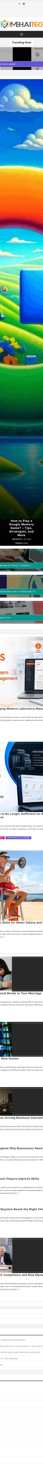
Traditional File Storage (18, 838)
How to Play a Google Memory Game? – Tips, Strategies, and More (21, 528)
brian (26, 543)
